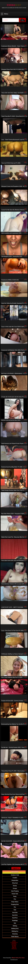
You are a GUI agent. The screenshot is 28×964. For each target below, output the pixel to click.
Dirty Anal (15, 883)
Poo (15, 899)
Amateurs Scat (15, 875)
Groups (15, 888)
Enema (15, 885)
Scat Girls (15, 915)
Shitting (15, 925)
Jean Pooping (15, 891)
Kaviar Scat (15, 893)
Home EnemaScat (7, 957)
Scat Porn (15, 917)
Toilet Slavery (15, 936)
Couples (15, 877)
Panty (14, 896)
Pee (15, 907)
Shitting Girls (15, 928)
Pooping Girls (15, 904)
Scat (15, 909)
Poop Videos (14, 901)
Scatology (15, 920)
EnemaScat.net (14, 959)
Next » (16, 868)
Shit (15, 923)
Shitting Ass (15, 931)
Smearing (15, 933)
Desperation (15, 880)
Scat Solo (15, 912)
